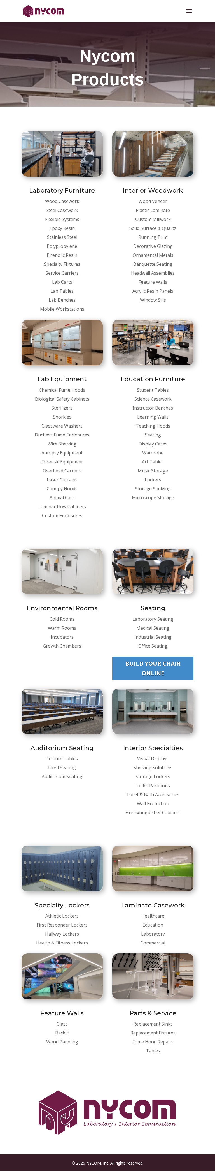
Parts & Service (153, 1013)
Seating (153, 608)
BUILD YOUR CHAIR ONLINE (153, 668)
